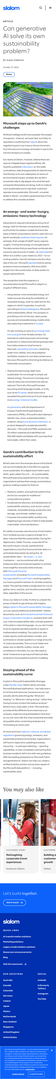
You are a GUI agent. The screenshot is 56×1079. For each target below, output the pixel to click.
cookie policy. (30, 1069)
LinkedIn (42, 980)
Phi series (21, 393)
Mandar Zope (15, 685)
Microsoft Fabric (25, 579)
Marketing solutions (13, 942)
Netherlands (9, 1017)
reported (32, 263)
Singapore (8, 1027)
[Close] (52, 1050)
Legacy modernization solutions (19, 947)
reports (33, 142)
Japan (6, 1006)
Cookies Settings (18, 1074)
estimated (44, 252)
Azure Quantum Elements (35, 422)
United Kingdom (11, 1032)
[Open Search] (40, 7)
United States (10, 1037)
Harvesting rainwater (27, 349)
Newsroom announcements (17, 952)
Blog (5, 957)
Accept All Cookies (36, 1074)
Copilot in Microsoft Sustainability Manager (30, 607)
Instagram (43, 994)
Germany (8, 996)
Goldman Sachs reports (32, 238)
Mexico (6, 1011)
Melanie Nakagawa (29, 309)
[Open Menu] (50, 7)
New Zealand (9, 1022)
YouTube (42, 999)
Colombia (8, 991)
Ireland (6, 1001)
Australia (7, 980)
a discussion (27, 167)
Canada (7, 985)
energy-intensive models (25, 400)
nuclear (39, 324)
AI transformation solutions (17, 937)
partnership (15, 407)
